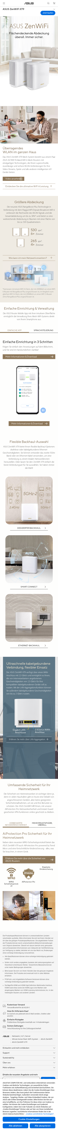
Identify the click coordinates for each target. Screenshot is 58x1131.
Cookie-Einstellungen (29, 1119)
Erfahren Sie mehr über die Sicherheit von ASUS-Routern (25, 859)
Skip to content (1, 8)
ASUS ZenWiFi (46, 1039)
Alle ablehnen (15, 1125)
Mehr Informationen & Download (21, 356)
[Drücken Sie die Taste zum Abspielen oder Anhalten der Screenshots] (43, 410)
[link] (29, 3)
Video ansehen (12, 178)
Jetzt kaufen (48, 13)
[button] (4, 3)
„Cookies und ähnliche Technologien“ (40, 1114)
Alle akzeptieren (43, 1125)
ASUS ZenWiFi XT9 (13, 9)
